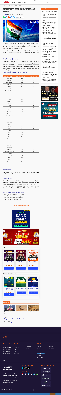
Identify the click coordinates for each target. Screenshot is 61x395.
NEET (27, 350)
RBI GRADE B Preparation (5, 360)
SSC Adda (24, 338)
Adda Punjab (34, 336)
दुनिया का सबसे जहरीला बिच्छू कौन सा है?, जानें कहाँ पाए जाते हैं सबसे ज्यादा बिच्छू (49, 19)
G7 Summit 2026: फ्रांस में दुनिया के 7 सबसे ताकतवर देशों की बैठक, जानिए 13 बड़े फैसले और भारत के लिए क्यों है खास (50, 13)
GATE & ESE (28, 346)
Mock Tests (51, 346)
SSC (15, 349)
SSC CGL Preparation (7, 355)
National (13, 2)
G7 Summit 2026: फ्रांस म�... (9, 312)
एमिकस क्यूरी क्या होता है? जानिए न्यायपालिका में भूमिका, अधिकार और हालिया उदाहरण (49, 67)
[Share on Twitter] (14, 17)
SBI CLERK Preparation (7, 349)
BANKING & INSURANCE (16, 347)
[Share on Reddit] (9, 17)
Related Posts (6, 302)
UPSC (15, 359)
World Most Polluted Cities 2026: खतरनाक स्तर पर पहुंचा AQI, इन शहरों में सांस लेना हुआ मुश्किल (50, 76)
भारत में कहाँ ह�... (31, 311)
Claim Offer (52, 393)
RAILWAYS (16, 351)
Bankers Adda (15, 338)
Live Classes (51, 348)
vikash (5, 14)
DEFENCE (16, 355)
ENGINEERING (17, 357)
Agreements (24, 2)
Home (4, 5)
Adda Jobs (24, 336)
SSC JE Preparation (7, 353)
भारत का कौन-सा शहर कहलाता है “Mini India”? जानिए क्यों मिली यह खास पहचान (50, 43)
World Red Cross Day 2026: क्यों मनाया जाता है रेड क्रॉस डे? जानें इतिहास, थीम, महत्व (49, 53)
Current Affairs (34, 338)
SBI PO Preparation (7, 347)
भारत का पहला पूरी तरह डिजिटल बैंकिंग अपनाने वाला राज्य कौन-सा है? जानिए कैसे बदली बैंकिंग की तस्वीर (49, 48)
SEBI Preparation (6, 351)
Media (38, 350)
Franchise (39, 355)
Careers (40, 353)
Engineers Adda (44, 336)
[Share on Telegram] (6, 17)
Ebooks (50, 352)
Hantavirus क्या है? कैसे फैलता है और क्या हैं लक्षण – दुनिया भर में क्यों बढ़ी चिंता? (50, 63)
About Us (39, 346)
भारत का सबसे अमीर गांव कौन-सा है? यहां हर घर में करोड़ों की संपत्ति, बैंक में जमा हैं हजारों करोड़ (49, 34)
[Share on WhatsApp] (4, 17)
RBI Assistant (5, 357)
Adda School (43, 338)
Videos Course (51, 350)
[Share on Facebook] (11, 17)
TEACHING (16, 353)
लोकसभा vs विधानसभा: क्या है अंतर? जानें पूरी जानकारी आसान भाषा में (49, 71)
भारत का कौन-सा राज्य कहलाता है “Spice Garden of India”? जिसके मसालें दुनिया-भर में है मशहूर (49, 29)
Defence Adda (53, 338)
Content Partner (40, 357)
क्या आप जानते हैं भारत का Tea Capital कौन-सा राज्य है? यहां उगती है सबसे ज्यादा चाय (49, 38)
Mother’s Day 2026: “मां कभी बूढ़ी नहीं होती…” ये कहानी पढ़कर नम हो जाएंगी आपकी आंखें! (49, 58)
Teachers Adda (15, 336)
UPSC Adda (52, 336)
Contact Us (39, 348)
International (18, 2)
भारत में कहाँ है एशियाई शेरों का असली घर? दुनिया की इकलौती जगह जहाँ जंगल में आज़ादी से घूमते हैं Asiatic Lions (50, 24)
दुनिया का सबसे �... (19, 311)
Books (50, 354)
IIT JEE (27, 348)
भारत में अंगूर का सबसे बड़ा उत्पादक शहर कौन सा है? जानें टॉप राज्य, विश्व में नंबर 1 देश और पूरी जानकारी (50, 81)
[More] (35, 0)
